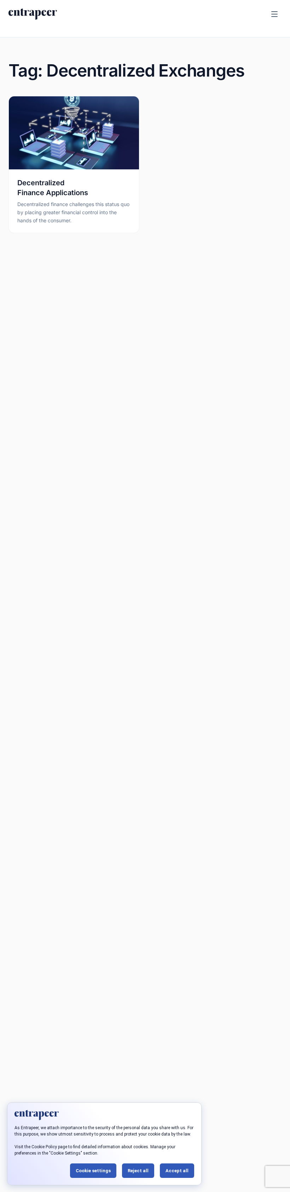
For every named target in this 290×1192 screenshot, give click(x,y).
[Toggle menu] (274, 14)
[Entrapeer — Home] (32, 14)
